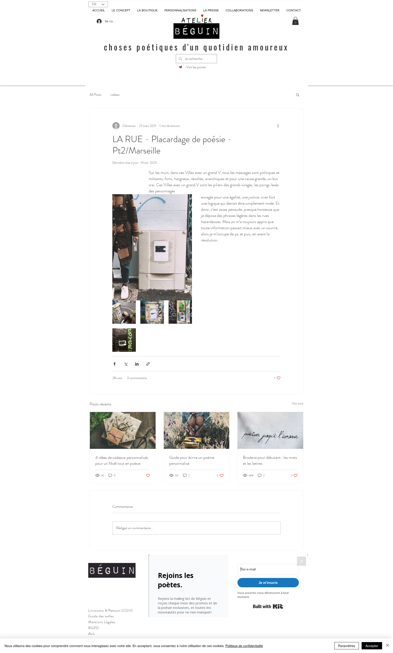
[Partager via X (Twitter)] (125, 364)
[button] (295, 21)
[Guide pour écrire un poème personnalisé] (196, 430)
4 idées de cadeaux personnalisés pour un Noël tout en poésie (121, 460)
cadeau (115, 95)
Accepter (371, 645)
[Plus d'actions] (278, 125)
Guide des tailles (101, 616)
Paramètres (346, 645)
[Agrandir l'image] (124, 312)
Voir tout (297, 403)
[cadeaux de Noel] (123, 430)
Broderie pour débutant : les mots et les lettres (270, 460)
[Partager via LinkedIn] (137, 364)
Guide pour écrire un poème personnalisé (191, 460)
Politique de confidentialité (244, 645)
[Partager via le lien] (148, 364)
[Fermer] (387, 645)
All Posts (95, 95)
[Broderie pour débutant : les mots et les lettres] (270, 430)
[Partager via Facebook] (114, 364)
